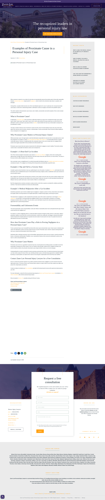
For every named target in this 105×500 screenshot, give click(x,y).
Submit (40, 431)
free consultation (29, 268)
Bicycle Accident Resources (81, 111)
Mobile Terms (77, 497)
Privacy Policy (70, 497)
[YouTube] (84, 437)
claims (22, 101)
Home (12, 42)
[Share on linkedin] (22, 353)
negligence (33, 101)
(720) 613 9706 (14, 286)
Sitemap (83, 497)
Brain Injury (76, 127)
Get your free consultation (52, 33)
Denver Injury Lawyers (14, 409)
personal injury (17, 101)
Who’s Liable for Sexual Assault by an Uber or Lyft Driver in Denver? (82, 52)
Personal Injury (22, 58)
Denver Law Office (11, 416)
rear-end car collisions (40, 154)
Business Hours (11, 425)
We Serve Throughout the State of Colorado (52, 1)
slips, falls (52, 170)
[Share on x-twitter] (19, 353)
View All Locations (15, 429)
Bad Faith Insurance (78, 106)
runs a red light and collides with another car (37, 139)
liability (35, 122)
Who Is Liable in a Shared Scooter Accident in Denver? (81, 67)
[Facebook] (80, 437)
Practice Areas (47, 493)
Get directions (11, 422)
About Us (41, 493)
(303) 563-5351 (14, 414)
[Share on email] (25, 353)
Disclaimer (63, 497)
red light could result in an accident (55, 161)
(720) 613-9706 (96, 6)
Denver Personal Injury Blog (19, 42)
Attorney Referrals (60, 493)
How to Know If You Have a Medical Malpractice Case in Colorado (81, 60)
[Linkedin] (89, 437)
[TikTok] (98, 437)
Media (53, 493)
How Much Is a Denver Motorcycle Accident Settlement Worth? (79, 82)
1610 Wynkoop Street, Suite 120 (17, 283)
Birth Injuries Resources (80, 121)
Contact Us (67, 493)
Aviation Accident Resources (81, 100)
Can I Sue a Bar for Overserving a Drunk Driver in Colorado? (82, 74)
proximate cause (20, 119)
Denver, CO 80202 (15, 284)
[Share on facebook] (15, 353)
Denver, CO (20, 278)
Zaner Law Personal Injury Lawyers (47, 273)
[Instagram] (94, 437)
